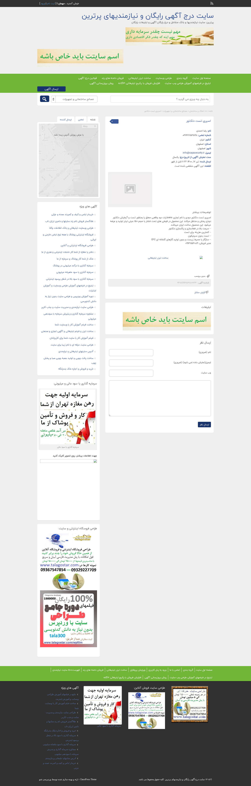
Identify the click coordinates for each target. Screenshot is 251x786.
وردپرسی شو (45, 779)
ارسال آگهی (51, 89)
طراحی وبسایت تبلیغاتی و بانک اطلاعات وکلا (71, 228)
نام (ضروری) (205, 352)
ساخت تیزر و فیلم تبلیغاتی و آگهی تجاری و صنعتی (67, 331)
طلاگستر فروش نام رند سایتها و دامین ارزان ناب (69, 221)
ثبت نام (51, 3)
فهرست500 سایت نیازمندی (66, 670)
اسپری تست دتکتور (198, 120)
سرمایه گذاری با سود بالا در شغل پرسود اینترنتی (69, 279)
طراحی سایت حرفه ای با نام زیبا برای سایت (72, 345)
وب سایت (206, 373)
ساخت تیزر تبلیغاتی (139, 78)
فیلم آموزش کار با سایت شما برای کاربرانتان (71, 338)
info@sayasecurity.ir (193, 153)
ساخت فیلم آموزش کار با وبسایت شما (74, 325)
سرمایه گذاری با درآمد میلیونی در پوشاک (73, 266)
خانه (211, 111)
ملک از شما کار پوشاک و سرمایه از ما (75, 259)
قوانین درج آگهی (87, 78)
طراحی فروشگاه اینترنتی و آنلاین (77, 245)
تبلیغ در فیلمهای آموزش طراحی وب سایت (188, 83)
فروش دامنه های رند (113, 78)
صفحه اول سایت (201, 78)
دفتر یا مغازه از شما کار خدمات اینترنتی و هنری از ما (67, 252)
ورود (43, 3)
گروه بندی (182, 78)
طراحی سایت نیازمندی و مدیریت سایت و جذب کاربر (67, 307)
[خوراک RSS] (212, 2)
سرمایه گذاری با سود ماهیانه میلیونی (74, 272)
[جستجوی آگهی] (44, 99)
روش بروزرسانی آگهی (102, 83)
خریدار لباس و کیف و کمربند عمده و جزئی (72, 214)
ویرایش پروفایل (137, 670)
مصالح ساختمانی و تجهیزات (175, 111)
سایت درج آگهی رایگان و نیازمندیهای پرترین (148, 16)
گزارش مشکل (199, 292)
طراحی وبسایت (164, 78)
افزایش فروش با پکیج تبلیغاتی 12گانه (139, 83)
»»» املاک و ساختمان (198, 111)
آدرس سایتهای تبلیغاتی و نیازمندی (75, 351)
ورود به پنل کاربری (157, 670)
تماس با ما (175, 670)
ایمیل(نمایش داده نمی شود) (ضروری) (192, 362)
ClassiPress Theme (88, 779)
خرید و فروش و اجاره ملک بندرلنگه (75, 369)
